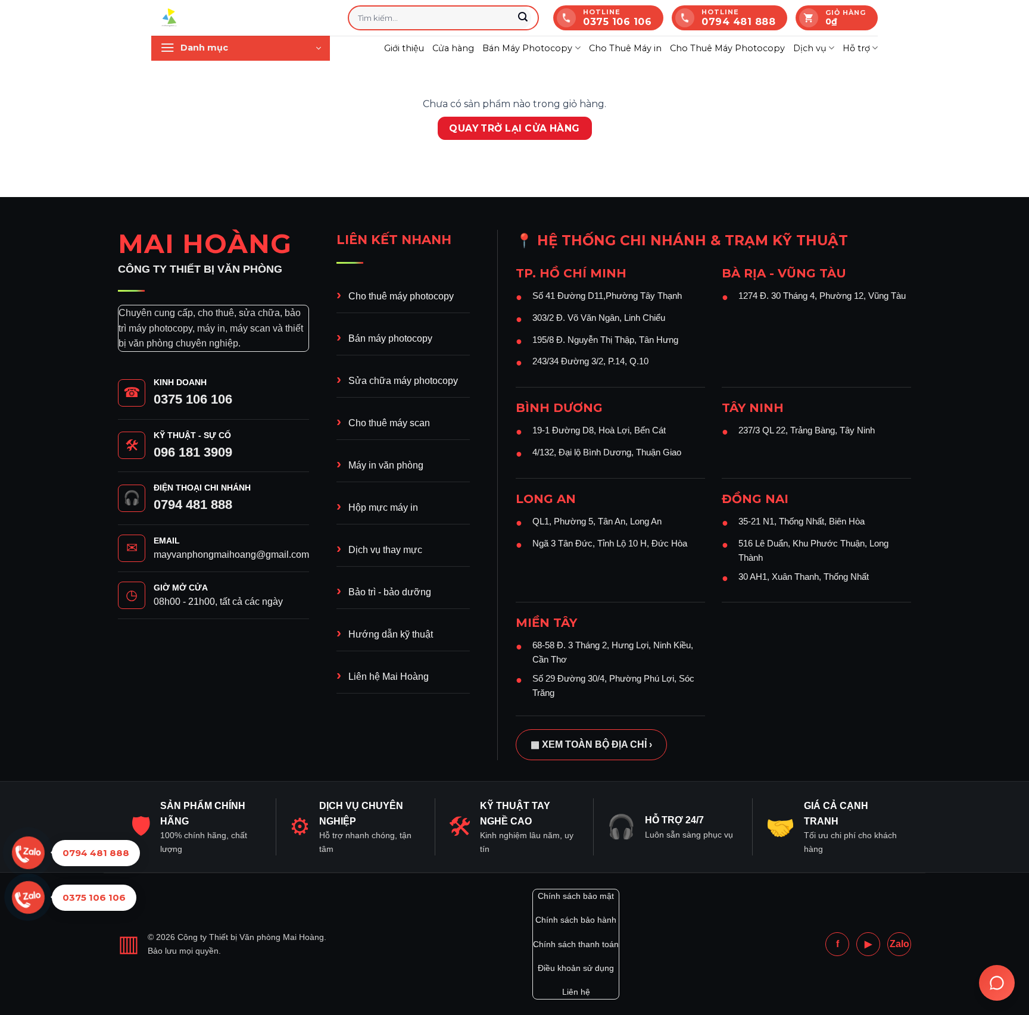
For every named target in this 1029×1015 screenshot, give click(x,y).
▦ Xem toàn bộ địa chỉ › (591, 744)
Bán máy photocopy (390, 338)
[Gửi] (522, 18)
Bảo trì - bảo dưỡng (389, 592)
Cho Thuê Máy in (625, 48)
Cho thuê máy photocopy (401, 296)
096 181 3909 (193, 452)
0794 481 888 (193, 504)
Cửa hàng (453, 48)
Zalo (899, 944)
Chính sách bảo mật (576, 896)
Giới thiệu (404, 48)
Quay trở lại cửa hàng (514, 128)
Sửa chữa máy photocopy (403, 381)
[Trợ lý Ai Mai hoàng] (997, 983)
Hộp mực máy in (383, 507)
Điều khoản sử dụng (576, 968)
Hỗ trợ (856, 48)
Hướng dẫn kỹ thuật (390, 634)
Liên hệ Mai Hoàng (388, 677)
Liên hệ (576, 992)
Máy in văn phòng (385, 465)
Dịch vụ (810, 48)
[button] (240, 48)
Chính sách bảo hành (575, 920)
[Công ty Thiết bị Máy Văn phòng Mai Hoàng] (240, 18)
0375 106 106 (193, 399)
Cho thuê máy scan (389, 423)
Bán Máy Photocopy (527, 48)
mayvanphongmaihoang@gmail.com (231, 554)
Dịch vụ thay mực (385, 550)
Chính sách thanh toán (576, 944)
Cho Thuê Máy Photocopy (727, 48)
